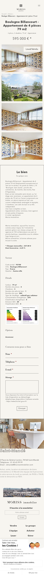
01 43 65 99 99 (16, 462)
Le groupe (31, 526)
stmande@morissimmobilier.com (19, 465)
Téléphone (10, 362)
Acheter (10, 14)
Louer (13, 536)
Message (9, 377)
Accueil (4, 14)
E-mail (9, 369)
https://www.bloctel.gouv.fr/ (16, 401)
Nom (8, 354)
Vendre (13, 526)
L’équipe (13, 531)
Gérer (30, 536)
